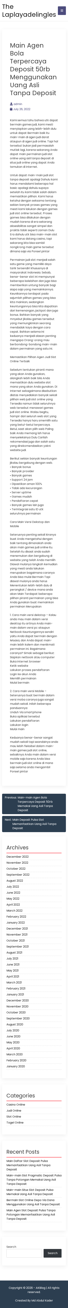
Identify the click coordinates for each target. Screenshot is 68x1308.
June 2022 (13, 893)
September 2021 (17, 947)
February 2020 (16, 1060)
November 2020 (17, 1006)
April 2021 (12, 976)
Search (11, 1247)
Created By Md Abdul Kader (34, 1300)
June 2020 (13, 1036)
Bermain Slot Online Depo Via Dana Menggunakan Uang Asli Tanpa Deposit (33, 1202)
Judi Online (13, 1111)
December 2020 (17, 1000)
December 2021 (17, 929)
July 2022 (12, 887)
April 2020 (13, 1048)
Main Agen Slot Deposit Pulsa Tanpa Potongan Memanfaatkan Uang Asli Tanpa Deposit (30, 1214)
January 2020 (15, 1066)
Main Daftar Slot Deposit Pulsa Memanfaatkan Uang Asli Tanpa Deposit (28, 1165)
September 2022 (17, 875)
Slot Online (13, 1117)
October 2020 (16, 1012)
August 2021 (14, 953)
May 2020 (13, 1042)
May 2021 (12, 970)
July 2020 (12, 1030)
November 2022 (17, 863)
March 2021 (14, 982)
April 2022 (13, 905)
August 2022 (14, 881)
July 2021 (12, 959)
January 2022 (15, 923)
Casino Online (15, 1105)
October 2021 (15, 941)
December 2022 (17, 857)
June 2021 (13, 965)
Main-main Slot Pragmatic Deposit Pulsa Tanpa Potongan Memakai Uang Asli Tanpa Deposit (34, 1179)
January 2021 (15, 994)
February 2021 (15, 988)
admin (18, 104)
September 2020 (18, 1018)
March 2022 (14, 911)
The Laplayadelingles (29, 10)
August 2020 (14, 1024)
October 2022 (15, 869)
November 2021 (17, 935)
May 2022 (12, 899)
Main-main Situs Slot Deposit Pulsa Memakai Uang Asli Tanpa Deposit (29, 1192)
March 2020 (14, 1054)
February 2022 (16, 917)
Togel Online (15, 1123)
